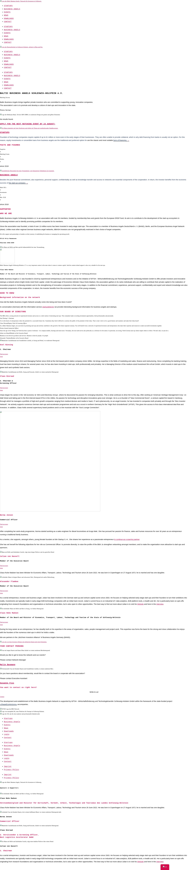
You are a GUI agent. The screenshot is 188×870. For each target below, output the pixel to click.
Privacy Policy (11, 770)
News (6, 728)
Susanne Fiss (7, 683)
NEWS (6, 15)
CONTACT (7, 22)
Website (140, 862)
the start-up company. (18, 183)
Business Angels (12, 722)
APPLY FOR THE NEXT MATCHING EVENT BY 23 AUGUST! (27, 124)
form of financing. (120, 140)
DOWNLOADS (9, 19)
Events (7, 725)
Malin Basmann (7, 665)
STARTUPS (8, 6)
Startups (8, 718)
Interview (159, 862)
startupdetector (48, 307)
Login (6, 734)
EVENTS (7, 12)
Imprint (7, 766)
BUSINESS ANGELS (12, 9)
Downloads (9, 731)
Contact (7, 738)
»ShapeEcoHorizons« (8, 704)
